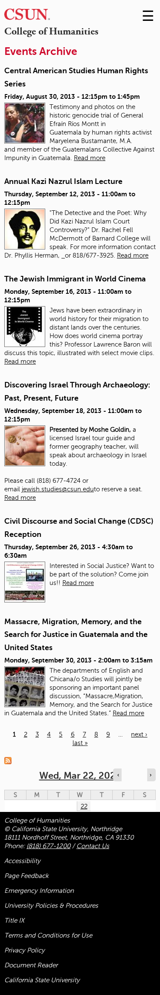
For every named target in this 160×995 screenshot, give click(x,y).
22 (84, 806)
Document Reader (31, 965)
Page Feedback (26, 875)
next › (139, 734)
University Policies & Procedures (51, 905)
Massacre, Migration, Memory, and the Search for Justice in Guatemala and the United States (76, 634)
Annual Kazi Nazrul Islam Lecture (63, 181)
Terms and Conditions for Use (48, 935)
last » (80, 743)
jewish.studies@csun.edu (58, 489)
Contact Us (92, 846)
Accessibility (22, 860)
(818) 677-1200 (48, 846)
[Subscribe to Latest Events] (10, 760)
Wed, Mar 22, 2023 (80, 775)
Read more (89, 158)
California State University (42, 980)
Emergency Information (39, 890)
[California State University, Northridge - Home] (27, 16)
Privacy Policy (24, 950)
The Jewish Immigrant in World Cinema (75, 279)
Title (14, 920)
